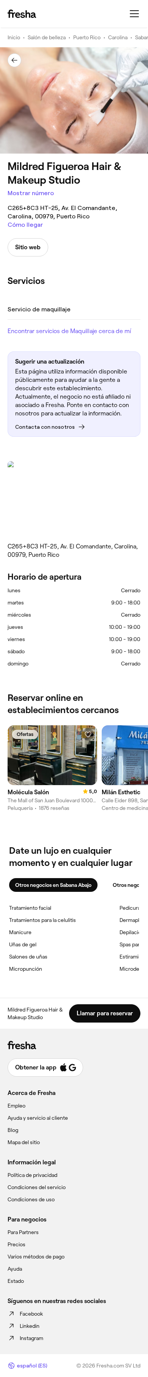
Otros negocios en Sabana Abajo (53, 885)
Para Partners (23, 1232)
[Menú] (134, 14)
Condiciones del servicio (37, 1187)
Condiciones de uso (31, 1199)
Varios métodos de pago (36, 1257)
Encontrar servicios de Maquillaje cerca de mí (69, 331)
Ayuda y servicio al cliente (38, 1118)
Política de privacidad (32, 1175)
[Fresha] (22, 14)
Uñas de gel (22, 944)
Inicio (14, 37)
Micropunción (25, 969)
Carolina (118, 37)
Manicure (20, 932)
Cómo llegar (25, 224)
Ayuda (15, 1269)
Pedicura (130, 908)
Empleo (16, 1106)
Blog (13, 1130)
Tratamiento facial (30, 908)
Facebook (31, 1314)
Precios (16, 1244)
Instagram (31, 1338)
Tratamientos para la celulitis (42, 920)
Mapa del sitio (24, 1142)
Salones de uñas (28, 957)
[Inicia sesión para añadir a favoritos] (88, 734)
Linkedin (29, 1326)
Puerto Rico (87, 37)
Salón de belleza (47, 37)
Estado (16, 1281)
